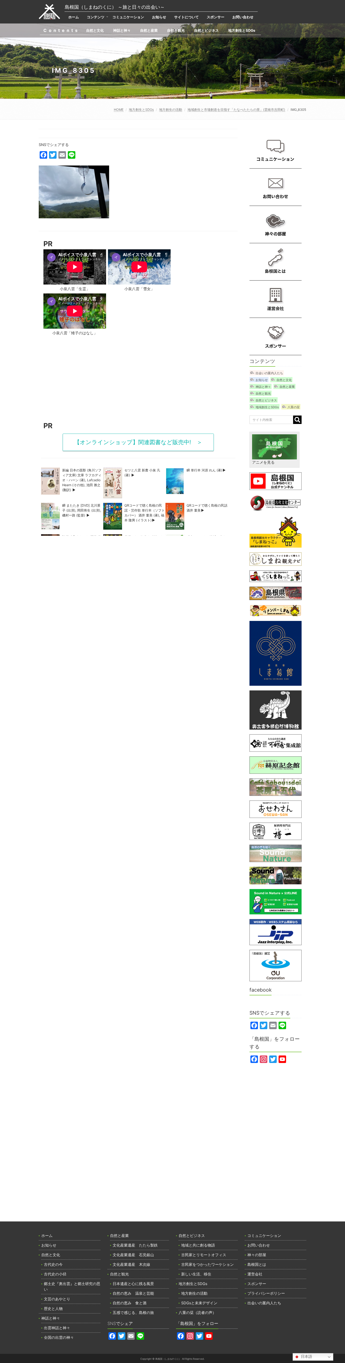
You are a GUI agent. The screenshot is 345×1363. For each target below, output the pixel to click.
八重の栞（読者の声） (197, 1312)
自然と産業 (149, 30)
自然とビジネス (206, 30)
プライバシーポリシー (266, 1293)
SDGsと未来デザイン (199, 1303)
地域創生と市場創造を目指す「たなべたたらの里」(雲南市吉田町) (236, 110)
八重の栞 (294, 407)
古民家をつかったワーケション (207, 1264)
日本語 (306, 1356)
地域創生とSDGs (267, 407)
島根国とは (256, 1264)
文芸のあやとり (57, 1299)
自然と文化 (95, 30)
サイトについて (186, 17)
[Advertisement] (138, 380)
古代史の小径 (55, 1274)
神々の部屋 (256, 1254)
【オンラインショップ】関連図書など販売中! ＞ (138, 442)
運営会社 (254, 1274)
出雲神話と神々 (57, 1327)
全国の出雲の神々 (59, 1337)
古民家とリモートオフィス (203, 1254)
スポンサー (215, 17)
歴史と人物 (53, 1308)
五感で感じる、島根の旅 (133, 1312)
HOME (118, 110)
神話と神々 (122, 30)
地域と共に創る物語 (198, 1245)
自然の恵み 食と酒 (129, 1303)
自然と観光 (176, 30)
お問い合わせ (242, 17)
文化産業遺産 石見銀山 (133, 1254)
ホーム (73, 17)
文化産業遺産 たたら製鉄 (135, 1245)
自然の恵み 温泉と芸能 (133, 1293)
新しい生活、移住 (196, 1274)
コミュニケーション (128, 17)
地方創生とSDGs (241, 30)
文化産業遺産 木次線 (131, 1264)
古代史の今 (53, 1264)
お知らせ (159, 17)
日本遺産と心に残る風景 (133, 1283)
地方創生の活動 (170, 110)
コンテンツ (95, 17)
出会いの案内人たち (269, 373)
